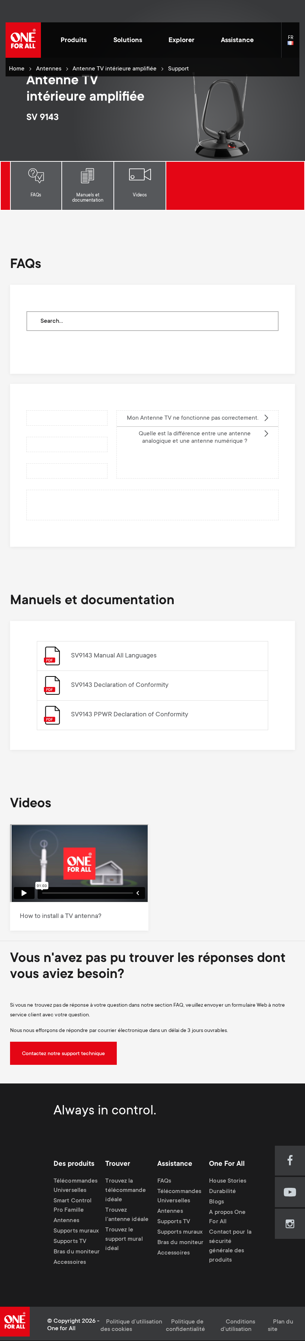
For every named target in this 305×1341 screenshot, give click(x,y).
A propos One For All (227, 1217)
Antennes (48, 69)
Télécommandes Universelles (75, 1186)
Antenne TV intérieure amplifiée (115, 69)
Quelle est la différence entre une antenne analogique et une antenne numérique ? (195, 438)
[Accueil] (23, 40)
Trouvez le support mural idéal (123, 1239)
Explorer (181, 40)
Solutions (127, 40)
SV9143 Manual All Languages (114, 656)
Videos (140, 195)
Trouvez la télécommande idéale (125, 1190)
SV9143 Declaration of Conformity (119, 685)
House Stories (227, 1181)
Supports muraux (76, 1231)
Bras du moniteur (77, 1252)
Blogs (216, 1202)
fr (293, 43)
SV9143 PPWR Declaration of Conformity (129, 715)
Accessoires (70, 1262)
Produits (74, 40)
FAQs (35, 195)
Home (17, 69)
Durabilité (222, 1192)
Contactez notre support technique (63, 1054)
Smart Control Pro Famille (73, 1206)
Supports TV (70, 1242)
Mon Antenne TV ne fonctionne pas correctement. (193, 418)
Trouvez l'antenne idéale (126, 1215)
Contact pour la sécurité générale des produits (230, 1246)
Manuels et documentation (87, 198)
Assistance (237, 40)
